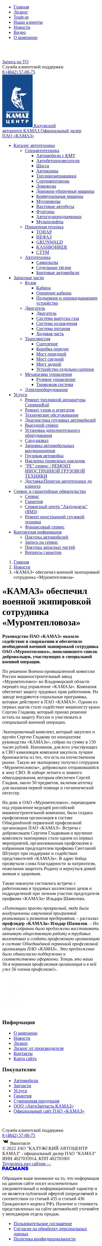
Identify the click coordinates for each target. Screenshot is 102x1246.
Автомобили (26, 1080)
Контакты (23, 1053)
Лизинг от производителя (38, 1048)
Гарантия (22, 1095)
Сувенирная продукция (36, 1100)
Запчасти (22, 1085)
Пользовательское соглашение (43, 1223)
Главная (21, 7)
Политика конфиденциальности (45, 1238)
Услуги (20, 1090)
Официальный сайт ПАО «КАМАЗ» (49, 1111)
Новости (22, 27)
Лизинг (21, 12)
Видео (20, 32)
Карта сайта (25, 1058)
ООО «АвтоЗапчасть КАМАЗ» (44, 1106)
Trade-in (21, 17)
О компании (25, 37)
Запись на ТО (15, 61)
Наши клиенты (28, 22)
